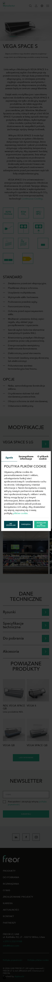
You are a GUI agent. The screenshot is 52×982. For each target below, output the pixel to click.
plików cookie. (20, 513)
